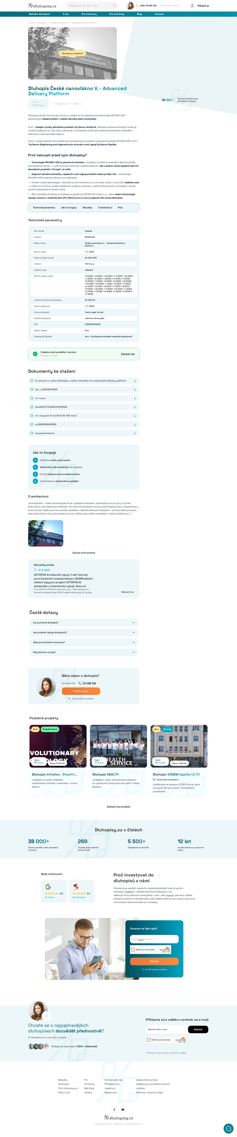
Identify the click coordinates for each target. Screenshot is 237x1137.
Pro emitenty (116, 13)
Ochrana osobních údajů (149, 1092)
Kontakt (159, 13)
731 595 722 (89, 683)
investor (170, 895)
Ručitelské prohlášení (168, 779)
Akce (35, 729)
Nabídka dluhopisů (39, 13)
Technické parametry (44, 207)
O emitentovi (105, 207)
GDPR (183, 1053)
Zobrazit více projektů (118, 806)
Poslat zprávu (81, 691)
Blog (139, 13)
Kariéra (88, 1092)
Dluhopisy (42, 23)
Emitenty (129, 891)
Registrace (111, 1092)
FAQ (120, 207)
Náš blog (89, 1088)
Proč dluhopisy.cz (68, 1088)
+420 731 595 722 (148, 5)
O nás (66, 13)
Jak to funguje (69, 207)
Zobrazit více (128, 354)
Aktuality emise (44, 565)
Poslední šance (50, 729)
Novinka (167, 729)
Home (31, 23)
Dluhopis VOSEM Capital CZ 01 (176, 774)
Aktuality (87, 207)
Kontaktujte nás (114, 1079)
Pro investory (89, 13)
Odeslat (154, 961)
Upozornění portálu (147, 1079)
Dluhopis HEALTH (105, 774)
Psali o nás (64, 1092)
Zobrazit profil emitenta (83, 552)
